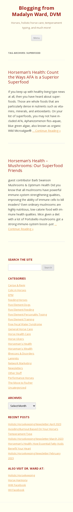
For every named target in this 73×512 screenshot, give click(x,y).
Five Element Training (21, 319)
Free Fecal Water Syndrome (25, 324)
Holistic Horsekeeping (21, 475)
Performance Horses (21, 378)
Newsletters (15, 368)
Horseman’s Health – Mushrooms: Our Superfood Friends (35, 165)
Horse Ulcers (16, 339)
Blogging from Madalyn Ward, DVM (36, 11)
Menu (36, 37)
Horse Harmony (18, 480)
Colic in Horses (17, 290)
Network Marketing (19, 363)
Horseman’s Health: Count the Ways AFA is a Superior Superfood (33, 77)
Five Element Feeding (21, 309)
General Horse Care (20, 329)
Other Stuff (15, 373)
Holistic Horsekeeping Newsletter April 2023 (34, 424)
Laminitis (13, 358)
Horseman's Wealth (20, 348)
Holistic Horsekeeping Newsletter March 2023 (35, 439)
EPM (10, 295)
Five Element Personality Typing (27, 314)
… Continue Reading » (46, 131)
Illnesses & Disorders (21, 353)
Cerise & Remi (16, 285)
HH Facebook (16, 490)
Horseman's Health (20, 344)
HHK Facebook (17, 485)
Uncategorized (17, 387)
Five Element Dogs (19, 305)
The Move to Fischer (20, 383)
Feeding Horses (17, 300)
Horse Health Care (19, 334)
